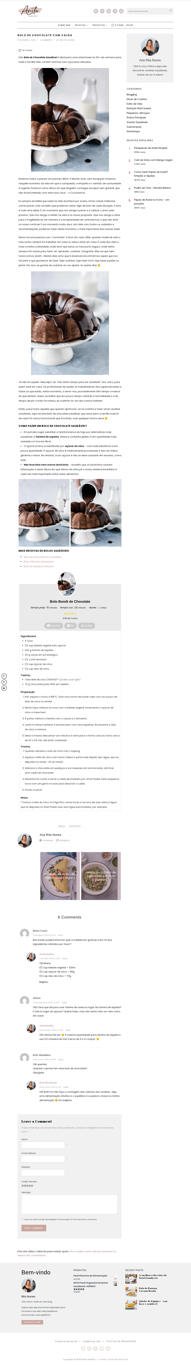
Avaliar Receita (29, 1181)
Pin (72, 625)
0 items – (124, 25)
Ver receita (26, 50)
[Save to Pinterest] (4, 682)
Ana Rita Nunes (67, 40)
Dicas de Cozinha (137, 99)
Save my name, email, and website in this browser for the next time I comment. (60, 1219)
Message (26, 1192)
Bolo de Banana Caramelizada (148, 1289)
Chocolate (74, 826)
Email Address (28, 1153)
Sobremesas (134, 126)
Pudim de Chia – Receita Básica (152, 187)
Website (25, 1167)
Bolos (62, 826)
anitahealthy (46, 954)
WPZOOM (123, 1359)
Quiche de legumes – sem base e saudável (153, 1302)
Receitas (80, 25)
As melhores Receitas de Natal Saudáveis (153, 1276)
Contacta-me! (32, 1322)
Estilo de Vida (134, 103)
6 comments (46, 40)
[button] (65, 613)
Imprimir (55, 625)
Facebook (48, 840)
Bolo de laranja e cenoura (39, 566)
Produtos (98, 25)
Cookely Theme (107, 1359)
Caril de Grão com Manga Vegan (153, 160)
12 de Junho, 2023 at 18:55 (44, 1059)
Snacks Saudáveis (137, 122)
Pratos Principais (136, 117)
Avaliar (88, 625)
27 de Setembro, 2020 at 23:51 (46, 1002)
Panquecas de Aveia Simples (150, 148)
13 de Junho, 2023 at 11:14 (50, 1087)
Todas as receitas (66, 1341)
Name (24, 1139)
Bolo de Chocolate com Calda (45, 35)
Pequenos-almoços (138, 113)
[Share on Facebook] (4, 676)
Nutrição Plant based (139, 108)
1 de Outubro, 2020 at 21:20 (51, 1030)
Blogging (132, 94)
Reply (60, 935)
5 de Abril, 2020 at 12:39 (49, 958)
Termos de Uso (92, 1341)
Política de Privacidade (121, 1341)
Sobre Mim (64, 25)
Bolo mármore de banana (39, 561)
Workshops (133, 131)
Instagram (64, 840)
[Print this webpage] (4, 688)
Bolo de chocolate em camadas (42, 556)
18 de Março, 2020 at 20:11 (44, 935)
